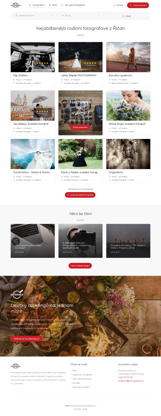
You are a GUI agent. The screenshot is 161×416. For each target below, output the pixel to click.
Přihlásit (119, 5)
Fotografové (38, 5)
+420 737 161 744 (125, 377)
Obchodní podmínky (81, 379)
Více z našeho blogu (80, 265)
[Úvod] (16, 5)
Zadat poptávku (80, 127)
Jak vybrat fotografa (74, 5)
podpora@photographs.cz (130, 380)
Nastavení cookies (80, 387)
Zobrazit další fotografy (81, 195)
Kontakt (76, 383)
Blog (54, 5)
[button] (34, 15)
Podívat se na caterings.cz (26, 338)
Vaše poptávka (139, 5)
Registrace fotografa (82, 374)
